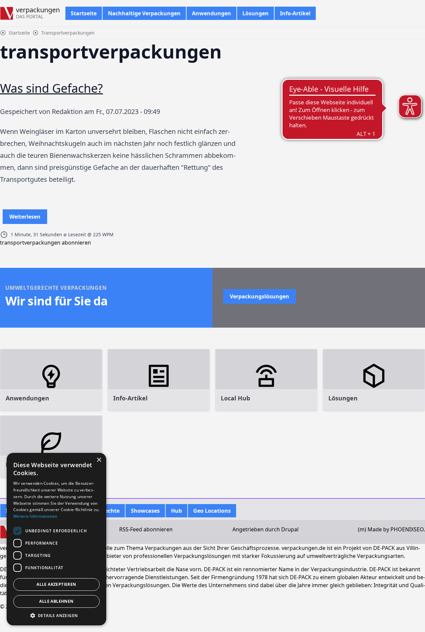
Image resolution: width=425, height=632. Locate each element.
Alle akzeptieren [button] (56, 584)
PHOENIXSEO (407, 529)
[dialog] (56, 539)
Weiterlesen (25, 218)
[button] (56, 615)
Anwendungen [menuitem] (211, 13)
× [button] (98, 460)
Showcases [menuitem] (145, 510)
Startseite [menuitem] (84, 13)
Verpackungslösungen (259, 296)
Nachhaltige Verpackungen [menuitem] (144, 13)
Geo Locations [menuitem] (212, 510)
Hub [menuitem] (176, 510)
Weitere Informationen (35, 516)
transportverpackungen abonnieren (45, 242)
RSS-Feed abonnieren (146, 529)
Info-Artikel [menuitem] (295, 13)
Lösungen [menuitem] (255, 13)
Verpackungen (38, 10)
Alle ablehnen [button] (56, 601)
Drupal (289, 529)
